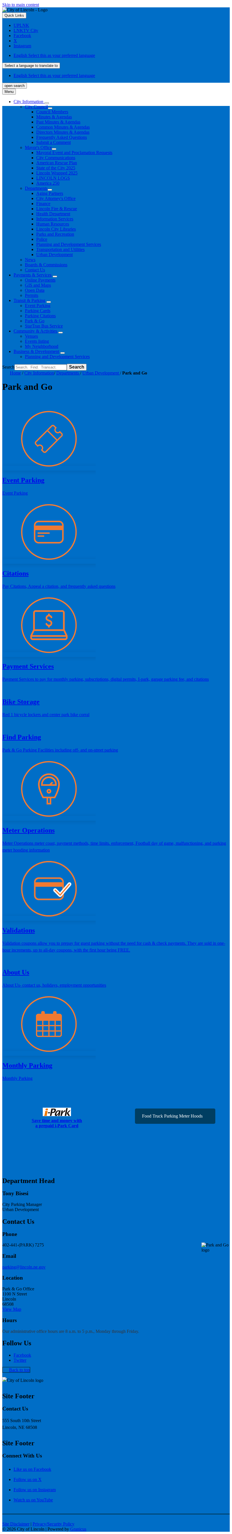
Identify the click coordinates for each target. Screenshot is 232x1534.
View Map (11, 1309)
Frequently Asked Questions (61, 137)
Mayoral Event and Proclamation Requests (74, 152)
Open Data (34, 290)
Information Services (54, 218)
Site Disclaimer (15, 1524)
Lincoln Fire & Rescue (56, 208)
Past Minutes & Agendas (58, 122)
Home (15, 373)
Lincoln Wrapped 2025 (57, 173)
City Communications (55, 157)
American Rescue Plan (56, 162)
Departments (36, 188)
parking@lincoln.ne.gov (24, 1267)
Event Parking (37, 305)
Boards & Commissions (46, 264)
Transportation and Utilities (60, 249)
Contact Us (35, 269)
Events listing (37, 341)
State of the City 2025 (55, 167)
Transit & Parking (29, 300)
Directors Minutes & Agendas (62, 132)
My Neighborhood (41, 346)
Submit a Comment (53, 142)
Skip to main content (20, 4)
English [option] (54, 75)
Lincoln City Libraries (56, 229)
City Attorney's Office (56, 198)
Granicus (78, 1529)
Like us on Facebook (32, 1469)
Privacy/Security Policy (53, 1524)
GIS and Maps (38, 285)
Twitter (20, 1360)
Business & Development (36, 351)
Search (8, 367)
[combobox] (31, 66)
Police (41, 239)
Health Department (53, 213)
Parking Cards (37, 310)
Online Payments (40, 280)
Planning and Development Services (68, 244)
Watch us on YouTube (33, 1499)
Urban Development (54, 254)
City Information (39, 373)
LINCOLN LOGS (53, 178)
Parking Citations (40, 315)
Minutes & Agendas (54, 116)
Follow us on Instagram (35, 1489)
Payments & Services (32, 275)
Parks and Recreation (55, 234)
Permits (31, 295)
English (54, 55)
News (30, 259)
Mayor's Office (38, 147)
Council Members (52, 111)
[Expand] (46, 103)
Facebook (22, 1355)
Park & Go (34, 320)
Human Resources (52, 224)
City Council (36, 106)
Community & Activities (35, 331)
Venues (31, 336)
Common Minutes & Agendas (63, 127)
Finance (43, 203)
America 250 (47, 183)
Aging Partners (49, 193)
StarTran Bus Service (44, 326)
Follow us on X (28, 1479)
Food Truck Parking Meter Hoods (172, 1116)
